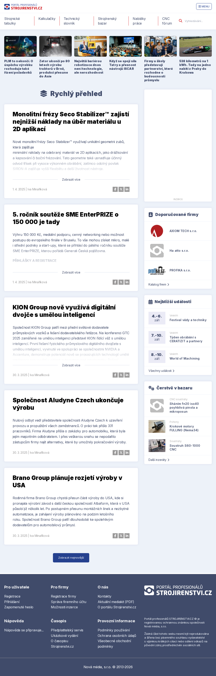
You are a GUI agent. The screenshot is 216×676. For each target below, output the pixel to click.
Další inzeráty (157, 460)
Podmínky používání (114, 630)
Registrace (12, 596)
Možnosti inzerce (64, 607)
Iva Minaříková (37, 189)
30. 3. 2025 (20, 375)
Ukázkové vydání (64, 635)
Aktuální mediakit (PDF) (116, 602)
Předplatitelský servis (67, 630)
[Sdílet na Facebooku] (115, 189)
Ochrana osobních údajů (117, 635)
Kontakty (104, 596)
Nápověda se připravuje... (24, 630)
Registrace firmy (63, 596)
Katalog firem (157, 284)
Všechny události (159, 370)
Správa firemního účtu (68, 602)
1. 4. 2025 (19, 189)
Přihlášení (11, 602)
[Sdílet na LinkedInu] (127, 189)
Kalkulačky (46, 18)
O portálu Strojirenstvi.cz (117, 607)
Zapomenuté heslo (18, 607)
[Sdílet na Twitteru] (121, 189)
